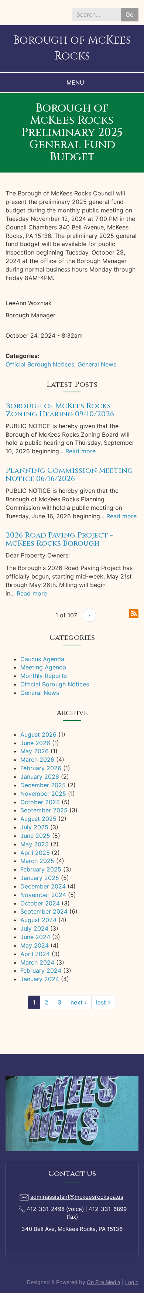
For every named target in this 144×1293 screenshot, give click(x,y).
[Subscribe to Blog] (133, 613)
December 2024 (43, 886)
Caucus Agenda (42, 659)
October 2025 (40, 802)
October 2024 (40, 903)
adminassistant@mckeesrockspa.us (76, 1196)
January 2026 (39, 776)
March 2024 (37, 962)
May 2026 (34, 751)
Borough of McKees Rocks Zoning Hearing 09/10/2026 (60, 410)
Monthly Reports (43, 675)
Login (131, 1282)
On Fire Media (103, 1282)
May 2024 (34, 945)
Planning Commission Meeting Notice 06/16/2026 (69, 474)
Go (130, 14)
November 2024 (43, 894)
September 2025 (44, 810)
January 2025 (39, 877)
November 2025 (43, 793)
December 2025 (43, 785)
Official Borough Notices (40, 364)
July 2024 (34, 928)
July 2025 (34, 827)
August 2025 (38, 818)
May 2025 (34, 844)
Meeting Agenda (43, 667)
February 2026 (40, 768)
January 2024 (39, 979)
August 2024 (38, 920)
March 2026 (37, 759)
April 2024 (35, 954)
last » (103, 1002)
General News (97, 364)
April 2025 (35, 852)
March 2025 (37, 860)
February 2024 (40, 970)
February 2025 (40, 869)
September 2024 (44, 911)
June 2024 (35, 937)
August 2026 (38, 734)
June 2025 (35, 835)
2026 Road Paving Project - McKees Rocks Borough (59, 539)
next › (79, 1002)
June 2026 (35, 743)
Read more (80, 451)
